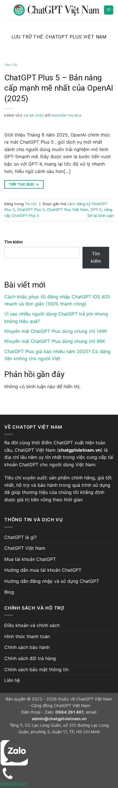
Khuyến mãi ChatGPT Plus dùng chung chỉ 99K (54, 341)
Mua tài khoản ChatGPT (30, 559)
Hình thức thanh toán (27, 636)
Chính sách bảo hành (27, 647)
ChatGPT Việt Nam (24, 548)
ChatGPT (63, 442)
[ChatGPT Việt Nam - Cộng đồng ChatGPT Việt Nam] (56, 10)
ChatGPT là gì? (20, 537)
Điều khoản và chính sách (32, 625)
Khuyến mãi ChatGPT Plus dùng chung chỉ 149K (55, 331)
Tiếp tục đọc (24, 184)
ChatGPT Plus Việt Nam (67, 209)
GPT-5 (96, 209)
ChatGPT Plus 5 (31, 209)
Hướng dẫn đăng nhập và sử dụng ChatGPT (51, 581)
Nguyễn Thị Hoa (66, 115)
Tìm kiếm (13, 241)
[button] (108, 10)
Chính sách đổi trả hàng (30, 658)
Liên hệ (12, 680)
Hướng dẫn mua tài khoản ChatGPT (42, 570)
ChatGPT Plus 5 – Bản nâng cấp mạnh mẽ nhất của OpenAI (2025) (58, 88)
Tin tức (11, 65)
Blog (9, 592)
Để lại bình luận (101, 215)
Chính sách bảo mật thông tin (36, 669)
